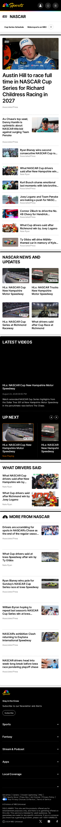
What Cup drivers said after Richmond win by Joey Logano (38, 226)
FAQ (40, 795)
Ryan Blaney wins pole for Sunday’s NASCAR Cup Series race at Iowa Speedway (20, 584)
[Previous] (51, 417)
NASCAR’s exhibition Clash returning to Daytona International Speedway (18, 637)
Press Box (24, 797)
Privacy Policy (48, 797)
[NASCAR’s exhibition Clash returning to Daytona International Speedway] (50, 637)
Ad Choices (36, 797)
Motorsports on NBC (37, 27)
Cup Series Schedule (14, 27)
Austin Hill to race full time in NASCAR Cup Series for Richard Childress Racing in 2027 (27, 88)
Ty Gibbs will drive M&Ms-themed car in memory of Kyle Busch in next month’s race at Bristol (38, 241)
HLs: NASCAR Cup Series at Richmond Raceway (14, 325)
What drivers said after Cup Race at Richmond (43, 325)
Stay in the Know (10, 701)
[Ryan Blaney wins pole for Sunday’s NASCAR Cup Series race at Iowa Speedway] (50, 584)
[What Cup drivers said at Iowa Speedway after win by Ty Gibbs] (50, 557)
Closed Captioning (29, 795)
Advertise (6, 795)
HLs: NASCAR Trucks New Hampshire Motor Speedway (45, 290)
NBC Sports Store (10, 797)
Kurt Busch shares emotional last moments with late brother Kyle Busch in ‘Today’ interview (39, 184)
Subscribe (9, 713)
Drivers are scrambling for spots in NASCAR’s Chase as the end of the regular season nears (20, 530)
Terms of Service (44, 799)
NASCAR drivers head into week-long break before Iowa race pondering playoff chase (20, 664)
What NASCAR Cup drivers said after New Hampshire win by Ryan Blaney (38, 169)
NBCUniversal (20, 804)
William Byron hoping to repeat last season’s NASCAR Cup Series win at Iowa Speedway (20, 610)
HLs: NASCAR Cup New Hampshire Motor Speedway (14, 290)
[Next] (56, 417)
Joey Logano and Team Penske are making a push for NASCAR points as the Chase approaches (39, 198)
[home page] (13, 6)
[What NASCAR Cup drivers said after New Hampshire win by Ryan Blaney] (10, 170)
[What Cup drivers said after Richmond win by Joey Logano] (10, 227)
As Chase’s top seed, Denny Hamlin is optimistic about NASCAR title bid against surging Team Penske (15, 127)
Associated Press (10, 107)
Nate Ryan (24, 174)
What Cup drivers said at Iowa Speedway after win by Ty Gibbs (19, 557)
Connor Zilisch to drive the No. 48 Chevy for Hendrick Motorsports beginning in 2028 (39, 212)
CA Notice (30, 799)
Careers (16, 795)
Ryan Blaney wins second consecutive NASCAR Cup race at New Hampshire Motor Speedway (39, 151)
